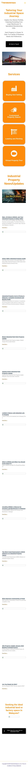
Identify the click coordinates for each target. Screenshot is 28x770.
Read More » (4, 227)
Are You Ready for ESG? (9, 684)
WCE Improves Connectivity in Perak (13, 598)
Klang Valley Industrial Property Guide (14, 258)
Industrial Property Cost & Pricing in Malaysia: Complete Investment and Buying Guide (13, 297)
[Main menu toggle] (25, 3)
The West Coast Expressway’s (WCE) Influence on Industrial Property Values (13, 553)
